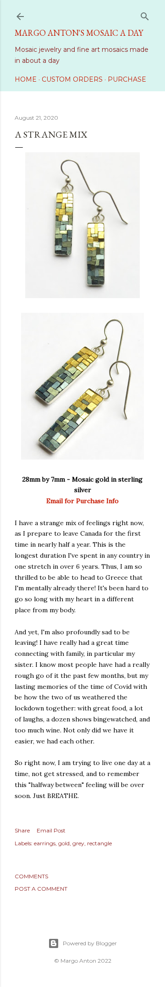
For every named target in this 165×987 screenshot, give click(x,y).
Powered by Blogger (90, 943)
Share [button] (22, 830)
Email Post (51, 830)
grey (78, 843)
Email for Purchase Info (82, 501)
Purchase (127, 79)
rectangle (99, 843)
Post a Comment (41, 888)
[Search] (144, 14)
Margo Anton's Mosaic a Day (79, 33)
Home (26, 79)
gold (64, 843)
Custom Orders (72, 79)
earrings (44, 843)
